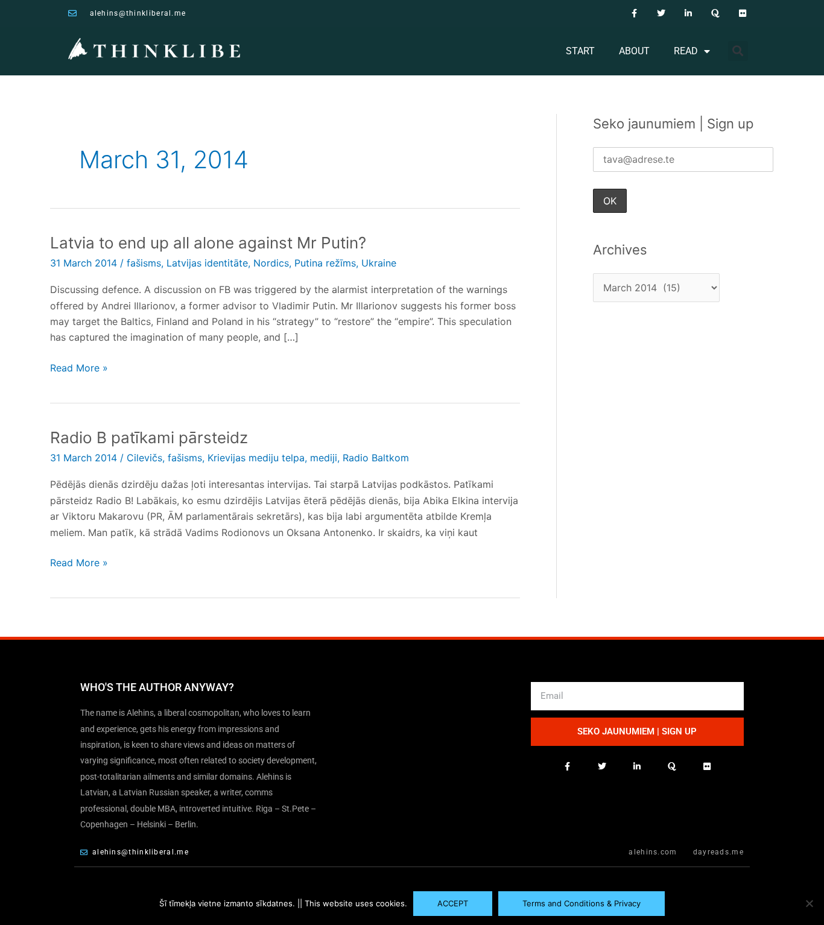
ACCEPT (452, 903)
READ (686, 51)
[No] (809, 903)
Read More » (79, 367)
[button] (738, 51)
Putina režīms (325, 263)
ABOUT (634, 51)
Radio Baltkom (376, 458)
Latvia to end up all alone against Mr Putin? (208, 242)
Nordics (271, 263)
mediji (323, 458)
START (580, 51)
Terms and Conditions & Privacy (581, 903)
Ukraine (378, 263)
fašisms (144, 263)
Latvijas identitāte (207, 263)
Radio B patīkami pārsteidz (149, 437)
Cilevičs (144, 458)
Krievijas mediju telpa (256, 458)
